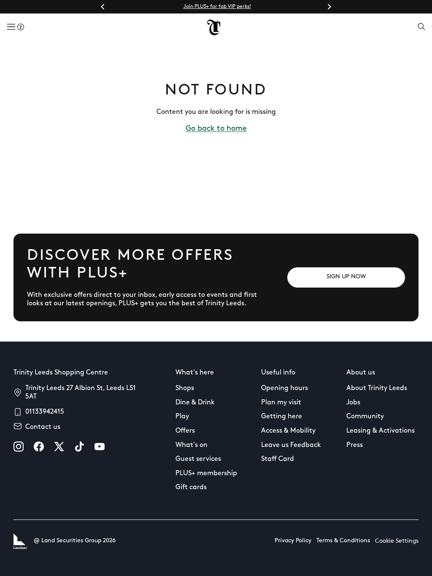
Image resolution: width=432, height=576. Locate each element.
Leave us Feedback (291, 445)
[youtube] (99, 446)
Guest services (198, 459)
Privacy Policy (293, 541)
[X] (59, 446)
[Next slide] (329, 6)
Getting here (281, 416)
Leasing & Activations (380, 431)
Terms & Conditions (343, 541)
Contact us (42, 427)
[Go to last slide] (103, 6)
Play (182, 416)
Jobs (353, 402)
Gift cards (191, 487)
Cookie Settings (396, 541)
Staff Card (277, 459)
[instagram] (19, 446)
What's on (192, 445)
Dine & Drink (195, 402)
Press (354, 445)
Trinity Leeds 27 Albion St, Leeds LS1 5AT (80, 392)
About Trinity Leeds (376, 388)
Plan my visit (281, 402)
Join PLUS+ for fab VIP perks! (217, 6)
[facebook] (39, 446)
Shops (185, 388)
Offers (185, 431)
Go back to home (216, 129)
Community (365, 416)
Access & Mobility (288, 431)
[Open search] (421, 27)
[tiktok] (79, 446)
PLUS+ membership (206, 473)
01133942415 (44, 412)
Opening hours (284, 388)
